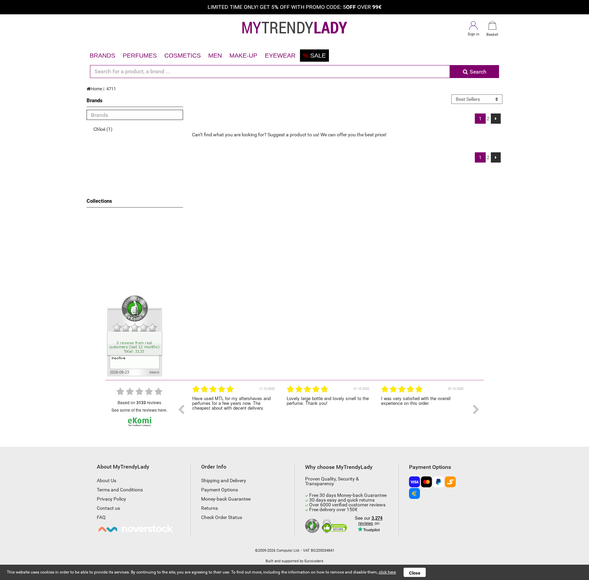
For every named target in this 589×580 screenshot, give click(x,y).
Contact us (108, 508)
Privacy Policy (111, 499)
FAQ (101, 517)
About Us (106, 480)
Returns (209, 508)
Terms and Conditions (120, 489)
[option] (234, 409)
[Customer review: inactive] (134, 335)
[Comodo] (335, 526)
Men (215, 55)
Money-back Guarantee (226, 499)
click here (387, 572)
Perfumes (140, 55)
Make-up (243, 55)
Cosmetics (182, 55)
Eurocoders (313, 561)
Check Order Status (221, 517)
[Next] (496, 118)
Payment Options (219, 489)
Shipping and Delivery (223, 480)
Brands (102, 55)
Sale (314, 55)
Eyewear (280, 55)
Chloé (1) (102, 129)
